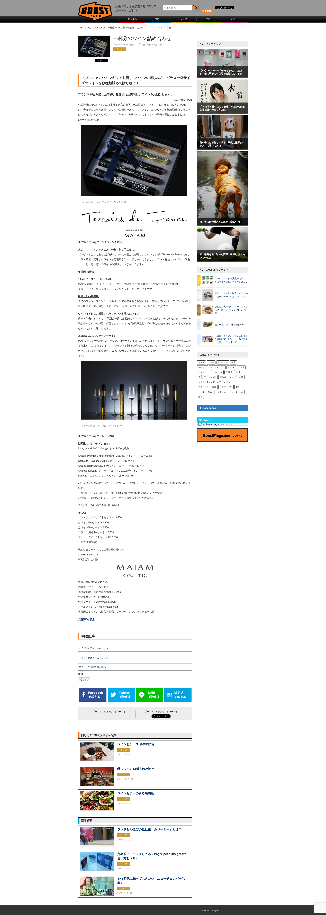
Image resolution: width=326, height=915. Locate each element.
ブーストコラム (217, 367)
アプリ (241, 367)
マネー (209, 19)
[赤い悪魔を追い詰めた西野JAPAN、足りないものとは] (222, 260)
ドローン (218, 372)
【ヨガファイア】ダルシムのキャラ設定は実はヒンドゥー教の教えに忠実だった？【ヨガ (231, 339)
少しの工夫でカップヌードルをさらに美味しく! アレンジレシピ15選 (231, 309)
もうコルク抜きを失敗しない (93, 657)
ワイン (161, 27)
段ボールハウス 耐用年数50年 (229, 324)
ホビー (158, 19)
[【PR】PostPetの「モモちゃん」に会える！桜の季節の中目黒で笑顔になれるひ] (222, 76)
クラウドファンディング (209, 382)
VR (230, 387)
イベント (202, 367)
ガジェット (223, 362)
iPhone (231, 367)
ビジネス (132, 19)
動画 (238, 387)
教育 (214, 387)
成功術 (223, 377)
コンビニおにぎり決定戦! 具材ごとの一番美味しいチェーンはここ (231, 280)
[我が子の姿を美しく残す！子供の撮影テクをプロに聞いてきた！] (222, 148)
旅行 (210, 392)
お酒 (241, 377)
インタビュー (222, 392)
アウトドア (203, 387)
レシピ (232, 377)
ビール (201, 392)
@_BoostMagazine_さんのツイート (214, 424)
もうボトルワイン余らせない (93, 648)
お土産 (140, 27)
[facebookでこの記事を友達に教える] (92, 701)
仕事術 (229, 372)
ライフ (183, 19)
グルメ (151, 27)
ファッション (210, 377)
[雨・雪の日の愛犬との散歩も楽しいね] (222, 224)
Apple (238, 372)
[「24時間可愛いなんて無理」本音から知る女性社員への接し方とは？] (222, 112)
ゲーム (234, 392)
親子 (200, 397)
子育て (223, 387)
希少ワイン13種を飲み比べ (92, 667)
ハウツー (228, 382)
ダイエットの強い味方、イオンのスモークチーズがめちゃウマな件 (231, 295)
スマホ (211, 362)
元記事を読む (86, 619)
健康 (233, 362)
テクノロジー (204, 372)
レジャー (235, 19)
